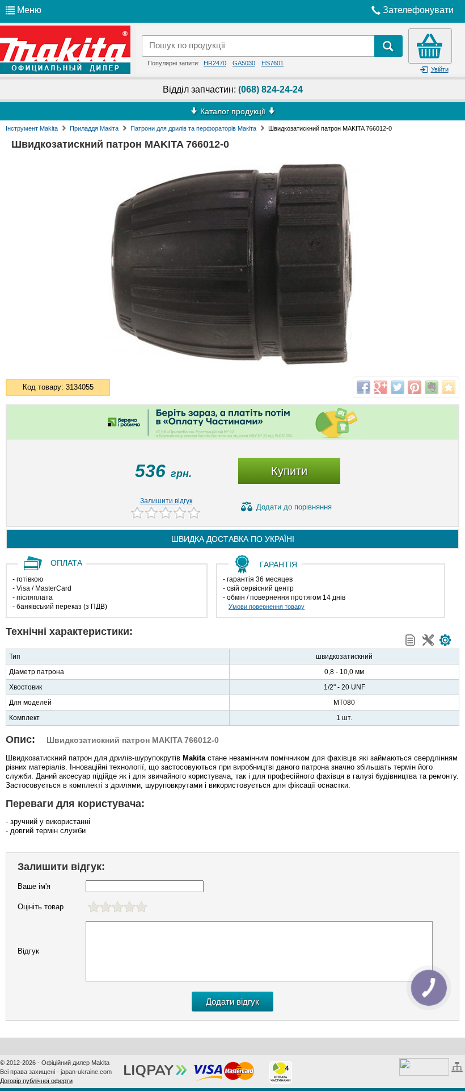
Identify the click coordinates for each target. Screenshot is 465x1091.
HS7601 (272, 63)
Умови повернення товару (267, 606)
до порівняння (294, 507)
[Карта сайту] (458, 1066)
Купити (289, 471)
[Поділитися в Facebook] (363, 387)
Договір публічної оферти (36, 1080)
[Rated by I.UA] (424, 1066)
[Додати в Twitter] (397, 387)
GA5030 (243, 63)
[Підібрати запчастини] (445, 640)
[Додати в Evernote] (431, 387)
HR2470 (215, 63)
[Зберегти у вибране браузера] (448, 387)
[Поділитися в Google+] (380, 387)
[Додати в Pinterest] (414, 387)
